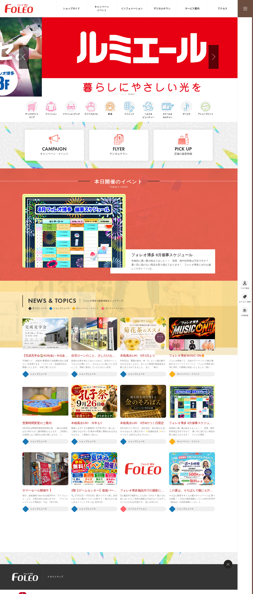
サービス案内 (192, 8)
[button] (115, 94)
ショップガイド (71, 8)
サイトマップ (56, 576)
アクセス (222, 8)
